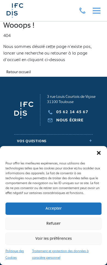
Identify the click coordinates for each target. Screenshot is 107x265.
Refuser (53, 224)
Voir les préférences (53, 239)
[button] (99, 153)
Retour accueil (18, 72)
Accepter (54, 209)
